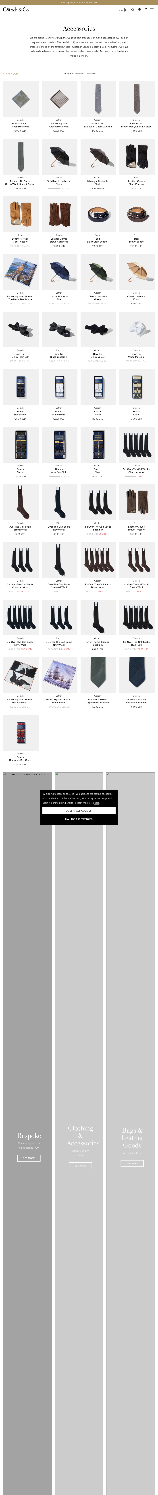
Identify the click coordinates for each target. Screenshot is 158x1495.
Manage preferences (79, 819)
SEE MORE (29, 1158)
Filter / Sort (11, 74)
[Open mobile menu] (152, 9)
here (96, 802)
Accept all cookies (79, 810)
